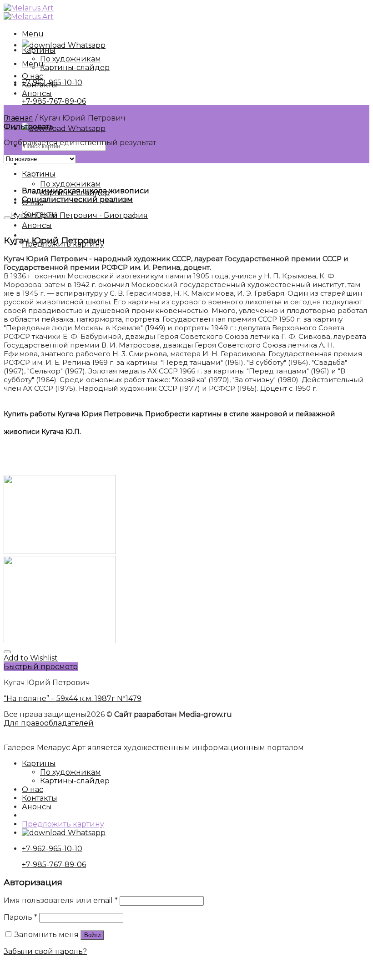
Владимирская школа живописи (85, 191)
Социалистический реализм (77, 199)
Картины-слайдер (75, 67)
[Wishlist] (7, 651)
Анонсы (37, 225)
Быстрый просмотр (41, 666)
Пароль (20, 917)
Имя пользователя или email (61, 900)
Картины (38, 174)
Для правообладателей (49, 723)
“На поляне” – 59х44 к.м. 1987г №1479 (72, 698)
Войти (92, 935)
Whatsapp (86, 45)
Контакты (39, 85)
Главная (18, 118)
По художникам (70, 184)
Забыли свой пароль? (45, 951)
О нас (32, 76)
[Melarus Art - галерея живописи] (29, 12)
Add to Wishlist (31, 658)
